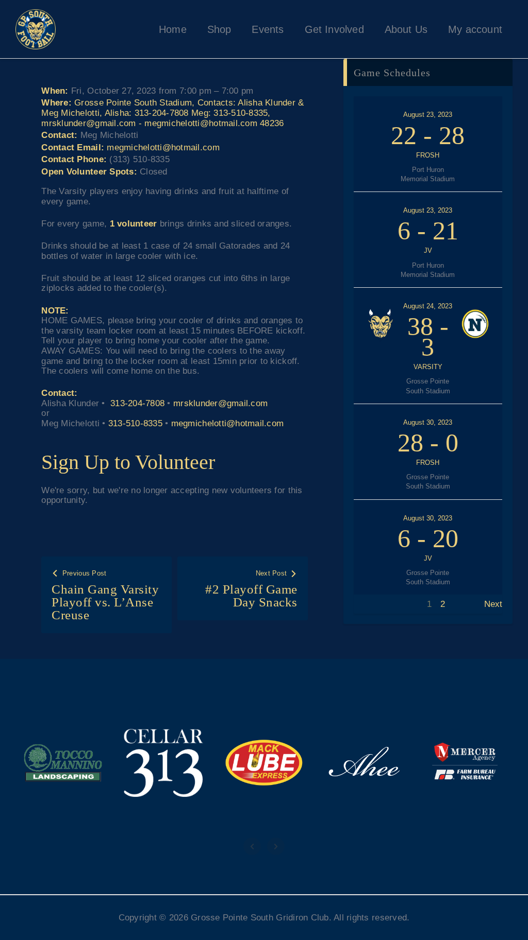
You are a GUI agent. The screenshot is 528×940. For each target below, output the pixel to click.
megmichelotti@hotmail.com (163, 147)
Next (493, 604)
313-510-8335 (135, 423)
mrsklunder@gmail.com (220, 403)
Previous (371, 604)
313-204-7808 (137, 403)
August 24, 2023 (427, 306)
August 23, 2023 (427, 114)
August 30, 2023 (427, 422)
